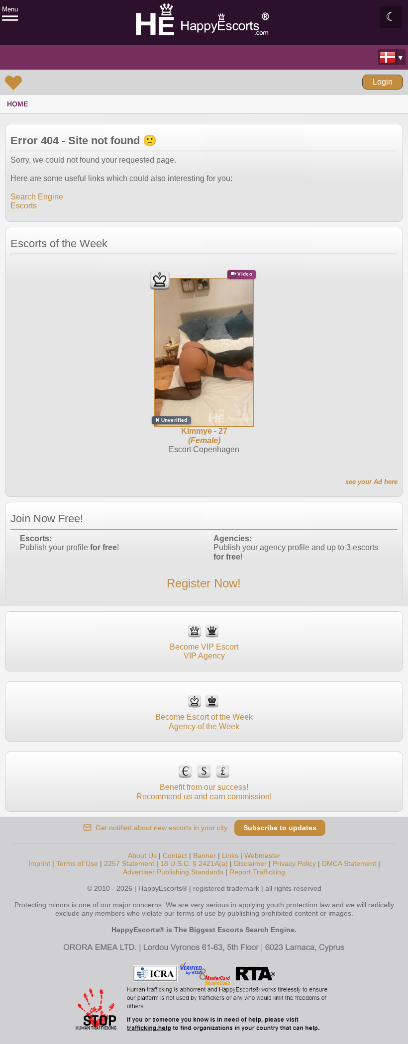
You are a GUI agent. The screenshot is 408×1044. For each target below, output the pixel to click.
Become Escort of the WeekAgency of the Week (204, 721)
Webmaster (262, 855)
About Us (142, 855)
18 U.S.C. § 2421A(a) (194, 863)
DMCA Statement (349, 863)
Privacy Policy (294, 863)
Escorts (23, 205)
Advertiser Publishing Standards (173, 872)
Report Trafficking (257, 872)
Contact (175, 855)
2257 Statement (129, 863)
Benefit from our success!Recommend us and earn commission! (204, 791)
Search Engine (36, 196)
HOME (17, 104)
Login (383, 82)
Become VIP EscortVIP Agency (204, 651)
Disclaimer (250, 863)
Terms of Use (77, 863)
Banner (204, 855)
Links (230, 855)
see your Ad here (371, 481)
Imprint (39, 863)
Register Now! (204, 583)
